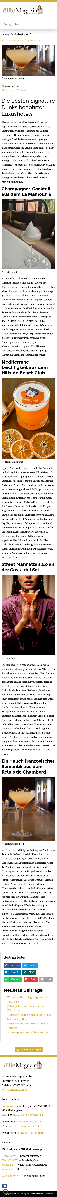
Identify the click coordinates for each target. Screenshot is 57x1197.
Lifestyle (21, 34)
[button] (52, 11)
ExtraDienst (9, 1155)
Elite (5, 34)
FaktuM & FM (10, 1160)
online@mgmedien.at (28, 1121)
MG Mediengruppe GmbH (27, 1114)
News (16, 85)
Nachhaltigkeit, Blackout (30, 1164)
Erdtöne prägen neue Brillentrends (27, 1032)
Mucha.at (7, 1169)
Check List (8, 1164)
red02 (23, 90)
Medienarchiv (10, 1175)
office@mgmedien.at (14, 1089)
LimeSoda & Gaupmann (30, 1132)
